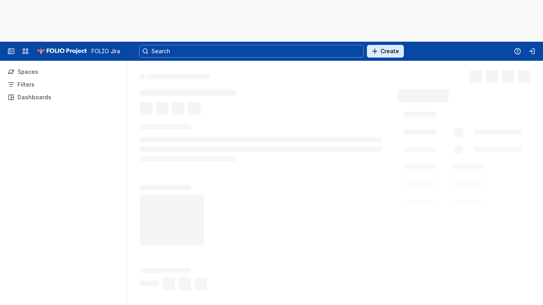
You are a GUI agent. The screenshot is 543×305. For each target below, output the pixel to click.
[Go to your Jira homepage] (61, 51)
